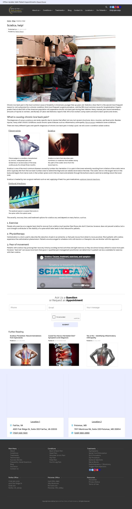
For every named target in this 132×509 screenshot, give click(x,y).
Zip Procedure (94, 458)
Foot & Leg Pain (55, 462)
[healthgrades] (120, 7)
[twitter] (113, 7)
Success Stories (16, 460)
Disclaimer (93, 480)
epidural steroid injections (90, 179)
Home (9, 21)
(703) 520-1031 (115, 10)
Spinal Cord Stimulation (98, 453)
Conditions (47, 10)
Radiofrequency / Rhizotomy (100, 464)
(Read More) (41, 2)
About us (35, 10)
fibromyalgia (90, 122)
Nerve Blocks (94, 462)
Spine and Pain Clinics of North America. (66, 501)
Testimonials (15, 458)
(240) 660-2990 (81, 433)
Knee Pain (53, 460)
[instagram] (115, 7)
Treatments (59, 10)
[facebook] (110, 7)
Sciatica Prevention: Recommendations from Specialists (25, 337)
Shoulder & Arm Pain (57, 455)
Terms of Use (94, 484)
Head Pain (53, 453)
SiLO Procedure (95, 455)
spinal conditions (26, 120)
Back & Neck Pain (56, 451)
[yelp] (118, 7)
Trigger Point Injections (97, 466)
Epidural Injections (17, 183)
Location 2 (97, 422)
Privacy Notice (94, 482)
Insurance (14, 466)
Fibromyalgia (15, 131)
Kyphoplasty (93, 451)
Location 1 (35, 422)
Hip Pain (52, 458)
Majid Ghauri (19, 31)
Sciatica (51, 131)
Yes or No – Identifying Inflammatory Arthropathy (101, 337)
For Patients (101, 10)
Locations (89, 10)
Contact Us (78, 10)
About (12, 451)
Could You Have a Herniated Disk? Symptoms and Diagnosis (61, 337)
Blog (69, 10)
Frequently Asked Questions (21, 462)
